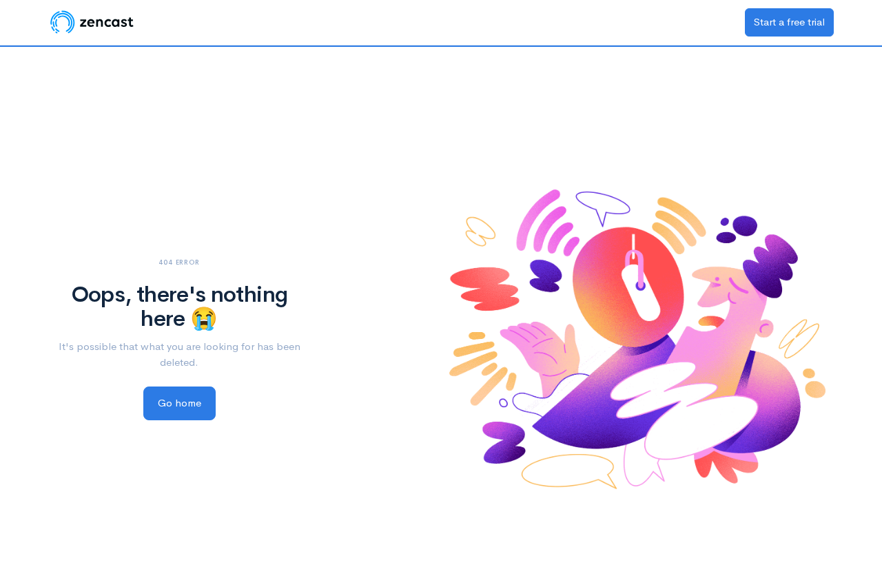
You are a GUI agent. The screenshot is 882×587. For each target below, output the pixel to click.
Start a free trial (789, 21)
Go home (179, 402)
